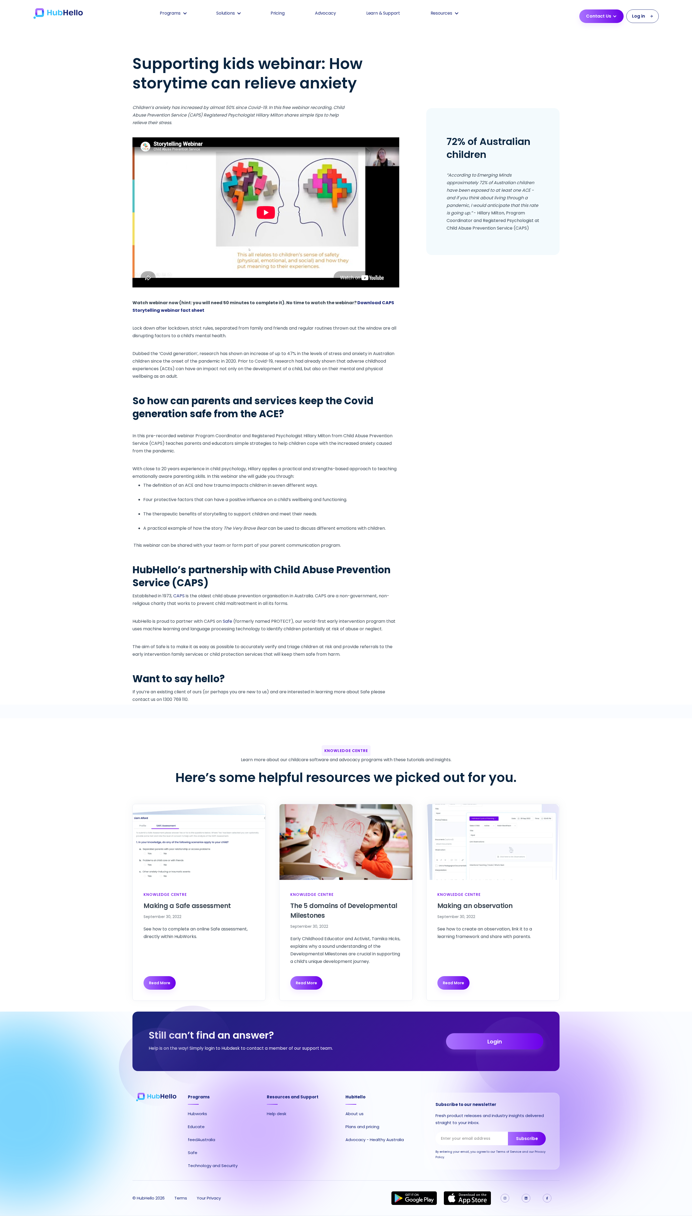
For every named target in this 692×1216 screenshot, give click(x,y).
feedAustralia (201, 1139)
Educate (196, 1126)
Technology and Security (213, 1165)
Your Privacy (209, 1198)
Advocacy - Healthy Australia (374, 1139)
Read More (159, 983)
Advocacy (325, 13)
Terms (180, 1198)
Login (494, 1041)
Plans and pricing (362, 1126)
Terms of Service (508, 1151)
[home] (58, 13)
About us (354, 1113)
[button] (172, 13)
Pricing (278, 13)
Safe (227, 621)
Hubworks (197, 1113)
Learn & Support (383, 13)
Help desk (276, 1113)
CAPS (179, 596)
